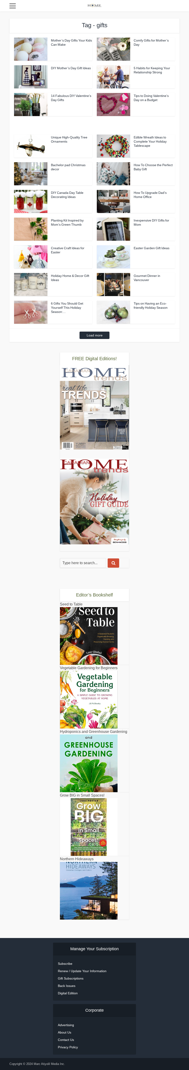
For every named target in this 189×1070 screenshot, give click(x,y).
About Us (64, 1032)
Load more (95, 335)
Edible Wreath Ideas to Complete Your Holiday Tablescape (150, 141)
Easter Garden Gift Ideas (151, 248)
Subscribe (65, 963)
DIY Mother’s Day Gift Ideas (71, 68)
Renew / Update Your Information (82, 971)
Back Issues (66, 986)
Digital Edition (68, 993)
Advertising (66, 1025)
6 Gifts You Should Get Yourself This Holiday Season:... (67, 308)
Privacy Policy (68, 1047)
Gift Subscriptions (70, 978)
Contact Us (66, 1040)
